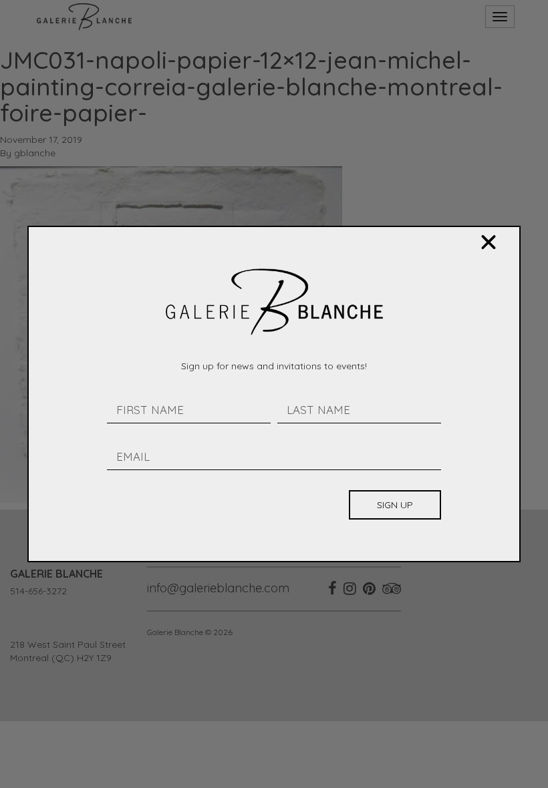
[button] (488, 242)
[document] (274, 394)
